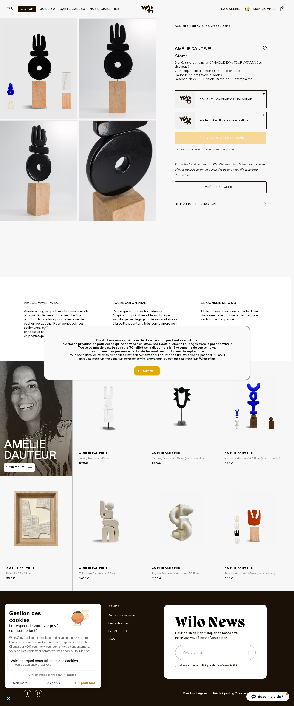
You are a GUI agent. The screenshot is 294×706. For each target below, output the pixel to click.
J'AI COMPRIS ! (147, 371)
